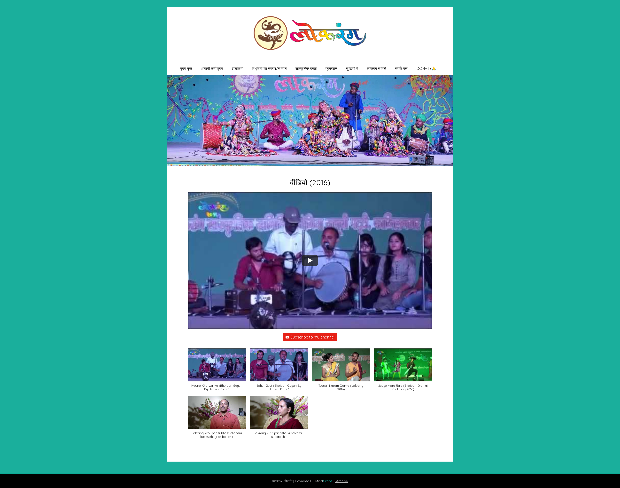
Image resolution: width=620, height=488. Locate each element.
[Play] (310, 260)
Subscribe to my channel (312, 337)
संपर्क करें (401, 68)
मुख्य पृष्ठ (186, 68)
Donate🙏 (426, 68)
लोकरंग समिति (376, 68)
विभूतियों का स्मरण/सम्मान (269, 68)
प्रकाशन (332, 68)
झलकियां (237, 68)
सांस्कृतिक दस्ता (306, 68)
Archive (341, 481)
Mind (324, 481)
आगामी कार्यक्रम (212, 68)
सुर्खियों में (352, 68)
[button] (217, 372)
